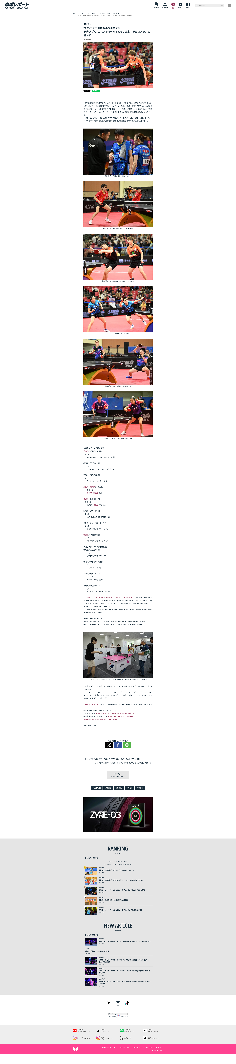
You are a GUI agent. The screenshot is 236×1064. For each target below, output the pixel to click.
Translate (124, 1016)
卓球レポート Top (78, 14)
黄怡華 (95, 505)
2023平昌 (116, 14)
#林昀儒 (129, 788)
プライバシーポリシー (125, 1047)
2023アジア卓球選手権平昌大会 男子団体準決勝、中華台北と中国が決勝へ (122, 763)
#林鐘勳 (108, 788)
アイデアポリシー (137, 1047)
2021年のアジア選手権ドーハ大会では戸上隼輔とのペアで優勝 (108, 597)
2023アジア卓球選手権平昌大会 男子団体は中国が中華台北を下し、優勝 (113, 759)
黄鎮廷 (85, 499)
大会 (87, 14)
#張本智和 (97, 788)
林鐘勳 (85, 535)
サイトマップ (105, 1047)
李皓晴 (95, 493)
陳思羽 (92, 487)
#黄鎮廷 (119, 788)
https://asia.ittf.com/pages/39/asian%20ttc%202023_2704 (118, 713)
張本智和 (86, 451)
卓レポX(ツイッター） (91, 704)
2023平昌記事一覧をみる (117, 775)
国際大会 (94, 14)
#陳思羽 (140, 788)
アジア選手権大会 (105, 14)
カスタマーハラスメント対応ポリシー (152, 1047)
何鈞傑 (89, 493)
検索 (222, 5)
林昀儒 (85, 487)
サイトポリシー (114, 1047)
